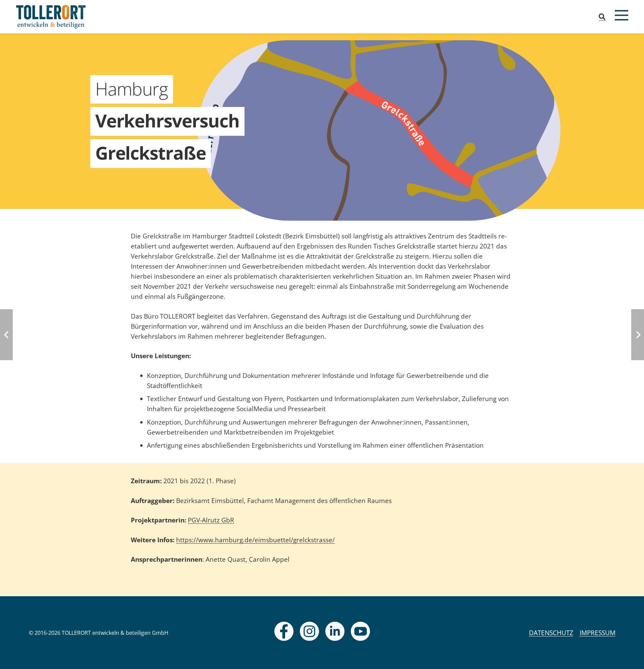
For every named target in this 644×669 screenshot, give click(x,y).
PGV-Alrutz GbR (211, 520)
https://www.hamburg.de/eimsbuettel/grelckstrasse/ (255, 540)
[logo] (51, 17)
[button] (602, 16)
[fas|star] (283, 631)
